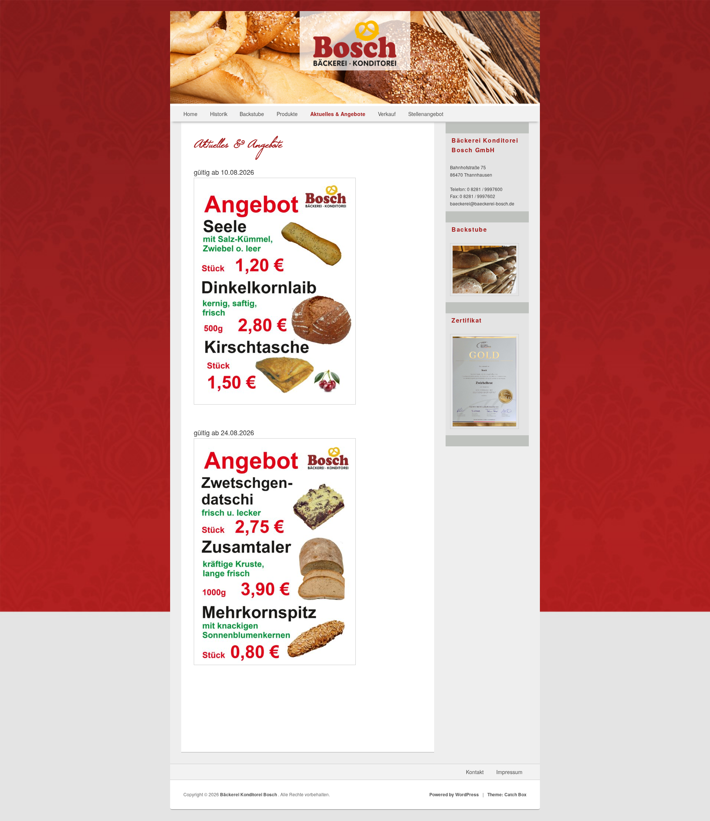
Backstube (252, 113)
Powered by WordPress (454, 794)
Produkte (287, 113)
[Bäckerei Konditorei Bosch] (355, 68)
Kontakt (475, 772)
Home (190, 113)
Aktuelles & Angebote (337, 113)
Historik (218, 113)
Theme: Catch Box (507, 794)
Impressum (509, 772)
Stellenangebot (425, 113)
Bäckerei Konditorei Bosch (249, 794)
